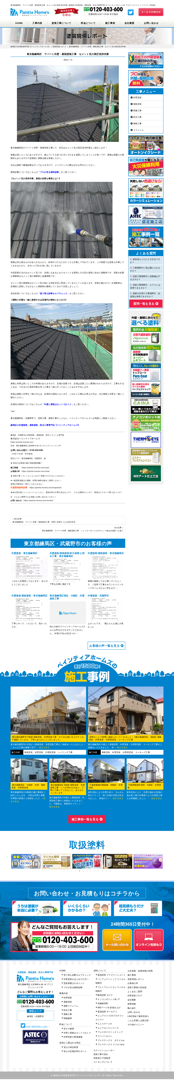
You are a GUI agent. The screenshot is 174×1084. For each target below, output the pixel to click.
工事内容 (37, 23)
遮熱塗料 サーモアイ (107, 1011)
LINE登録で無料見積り (138, 1016)
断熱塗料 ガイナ (105, 995)
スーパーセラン (105, 1036)
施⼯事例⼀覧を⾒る (86, 819)
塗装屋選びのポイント (74, 983)
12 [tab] (106, 871)
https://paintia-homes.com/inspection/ (46, 487)
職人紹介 (132, 1008)
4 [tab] (75, 871)
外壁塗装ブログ (135, 995)
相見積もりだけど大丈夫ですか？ (145, 261)
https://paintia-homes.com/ (22, 442)
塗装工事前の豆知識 (137, 987)
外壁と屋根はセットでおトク (77, 1032)
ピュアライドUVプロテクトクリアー (110, 1017)
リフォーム (138, 129)
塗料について (99, 970)
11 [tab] (102, 871)
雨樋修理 (68, 1018)
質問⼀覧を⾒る (144, 303)
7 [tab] (87, 871)
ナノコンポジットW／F (109, 999)
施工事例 (110, 23)
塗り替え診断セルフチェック (77, 974)
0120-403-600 (36, 450)
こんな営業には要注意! (138, 1020)
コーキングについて (102, 1061)
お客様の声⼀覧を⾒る (105, 645)
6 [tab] (83, 871)
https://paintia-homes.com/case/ (35, 467)
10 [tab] (98, 871)
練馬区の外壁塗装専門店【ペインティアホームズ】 (77, 1075)
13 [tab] (110, 871)
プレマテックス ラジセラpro (111, 1044)
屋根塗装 (137, 103)
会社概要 (129, 23)
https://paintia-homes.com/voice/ (36, 471)
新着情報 (132, 1003)
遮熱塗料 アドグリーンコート (111, 974)
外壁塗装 (137, 97)
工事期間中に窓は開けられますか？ (145, 269)
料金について (88, 23)
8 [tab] (91, 871)
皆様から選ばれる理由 (69, 1042)
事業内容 (63, 993)
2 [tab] (68, 871)
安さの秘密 (69, 1028)
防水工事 (137, 116)
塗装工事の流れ (100, 1054)
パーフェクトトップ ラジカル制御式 (111, 981)
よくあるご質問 (135, 991)
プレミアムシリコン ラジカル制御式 (111, 989)
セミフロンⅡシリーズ (108, 1027)
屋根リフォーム (71, 1005)
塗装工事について (61, 23)
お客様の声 (133, 983)
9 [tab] (94, 871)
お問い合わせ (151, 23)
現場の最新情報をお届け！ (37, 1026)
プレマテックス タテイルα (111, 1040)
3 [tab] (71, 871)
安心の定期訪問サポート (75, 1051)
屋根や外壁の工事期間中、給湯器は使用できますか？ (145, 295)
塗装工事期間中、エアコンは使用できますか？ (145, 286)
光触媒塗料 (103, 1003)
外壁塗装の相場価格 (73, 1036)
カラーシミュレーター (104, 1050)
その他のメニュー (136, 1024)
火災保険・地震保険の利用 (140, 970)
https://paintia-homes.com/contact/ (38, 500)
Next (165, 861)
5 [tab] (79, 871)
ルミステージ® (105, 1023)
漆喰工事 (137, 123)
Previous (8, 861)
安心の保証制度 (71, 1047)
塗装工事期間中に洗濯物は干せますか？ (145, 278)
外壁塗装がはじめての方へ (76, 979)
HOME (19, 23)
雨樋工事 (137, 110)
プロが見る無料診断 (73, 987)
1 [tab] (64, 871)
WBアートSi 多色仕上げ (109, 1007)
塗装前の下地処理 (101, 1057)
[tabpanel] (26, 861)
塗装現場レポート (136, 979)
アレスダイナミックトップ (110, 1031)
